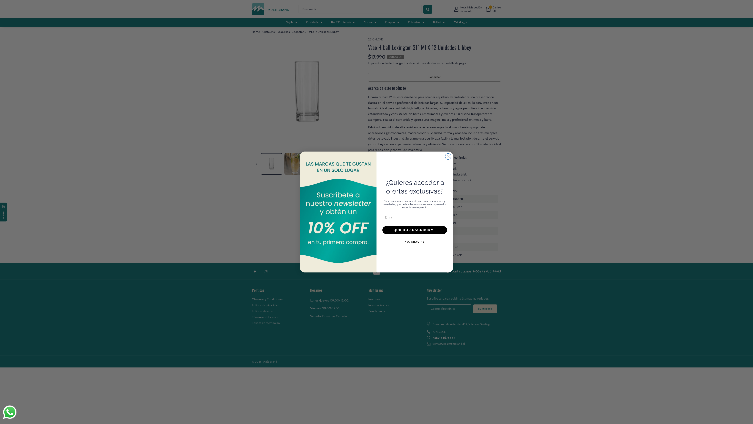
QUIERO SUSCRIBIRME (415, 230)
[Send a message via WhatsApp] (10, 412)
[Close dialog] (448, 156)
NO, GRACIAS (415, 241)
